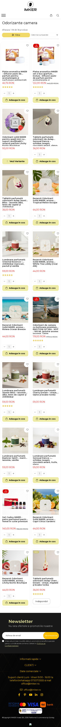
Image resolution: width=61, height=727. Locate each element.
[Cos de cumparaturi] (51, 15)
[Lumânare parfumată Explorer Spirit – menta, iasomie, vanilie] (15, 440)
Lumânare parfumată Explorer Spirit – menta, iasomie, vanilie (14, 458)
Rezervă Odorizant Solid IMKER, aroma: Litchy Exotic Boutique (14, 581)
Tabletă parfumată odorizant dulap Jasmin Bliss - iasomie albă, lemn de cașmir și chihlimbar (15, 202)
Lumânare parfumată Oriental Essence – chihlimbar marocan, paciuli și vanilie (13, 263)
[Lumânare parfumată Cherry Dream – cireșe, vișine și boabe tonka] (46, 375)
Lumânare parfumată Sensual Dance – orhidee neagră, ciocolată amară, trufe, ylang (45, 460)
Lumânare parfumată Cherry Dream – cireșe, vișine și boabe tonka (45, 392)
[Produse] (3, 16)
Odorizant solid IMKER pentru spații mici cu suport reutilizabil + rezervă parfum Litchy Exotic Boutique (14, 141)
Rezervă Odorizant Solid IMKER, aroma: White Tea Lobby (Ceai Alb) (45, 263)
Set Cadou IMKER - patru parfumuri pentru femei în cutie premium (15, 519)
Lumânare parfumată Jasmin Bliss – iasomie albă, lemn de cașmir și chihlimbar (14, 393)
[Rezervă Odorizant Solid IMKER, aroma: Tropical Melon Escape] (46, 183)
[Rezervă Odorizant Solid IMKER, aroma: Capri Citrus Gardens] (46, 502)
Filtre (17, 35)
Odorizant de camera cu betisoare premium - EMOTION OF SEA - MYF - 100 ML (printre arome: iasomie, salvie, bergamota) (45, 329)
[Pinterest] (24, 694)
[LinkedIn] (36, 694)
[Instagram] (41, 694)
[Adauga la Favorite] (27, 45)
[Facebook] (19, 694)
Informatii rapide (29, 659)
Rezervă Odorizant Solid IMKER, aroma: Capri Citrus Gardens (44, 519)
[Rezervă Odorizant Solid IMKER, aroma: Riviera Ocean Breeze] (15, 310)
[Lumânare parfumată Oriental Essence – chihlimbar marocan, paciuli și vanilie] (15, 244)
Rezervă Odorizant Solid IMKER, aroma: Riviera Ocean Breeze (14, 327)
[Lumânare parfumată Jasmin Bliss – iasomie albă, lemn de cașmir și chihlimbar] (15, 375)
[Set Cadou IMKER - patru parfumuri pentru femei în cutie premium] (15, 502)
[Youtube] (30, 694)
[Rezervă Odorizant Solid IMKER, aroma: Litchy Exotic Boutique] (15, 563)
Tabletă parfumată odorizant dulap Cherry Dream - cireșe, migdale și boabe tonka (45, 582)
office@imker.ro (32, 689)
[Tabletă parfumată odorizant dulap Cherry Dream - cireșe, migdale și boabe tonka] (46, 563)
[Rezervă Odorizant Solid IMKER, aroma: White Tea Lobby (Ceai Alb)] (46, 244)
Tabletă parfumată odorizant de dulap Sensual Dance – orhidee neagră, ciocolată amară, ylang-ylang (45, 141)
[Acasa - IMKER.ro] (30, 6)
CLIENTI (29, 665)
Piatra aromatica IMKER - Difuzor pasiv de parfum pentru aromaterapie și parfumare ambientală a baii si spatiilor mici (14, 76)
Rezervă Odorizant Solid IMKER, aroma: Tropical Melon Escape (45, 200)
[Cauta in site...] (58, 15)
